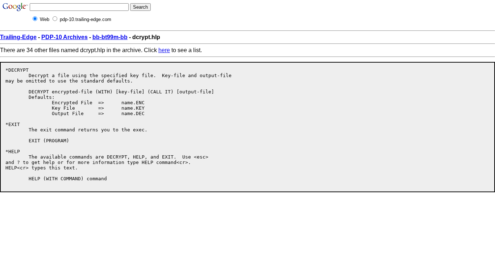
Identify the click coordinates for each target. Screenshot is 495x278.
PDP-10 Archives (64, 37)
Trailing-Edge (18, 37)
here (164, 50)
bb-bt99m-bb (110, 37)
